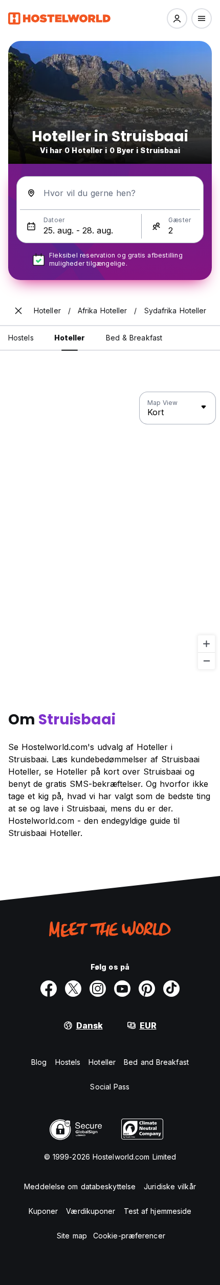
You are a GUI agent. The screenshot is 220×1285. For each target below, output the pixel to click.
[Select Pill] (177, 18)
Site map (72, 1235)
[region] (110, 531)
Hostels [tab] (21, 337)
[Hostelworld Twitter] (73, 988)
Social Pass (109, 1086)
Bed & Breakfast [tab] (134, 337)
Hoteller (102, 1062)
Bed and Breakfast (156, 1062)
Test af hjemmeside (158, 1211)
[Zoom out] (206, 660)
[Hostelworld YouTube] (122, 988)
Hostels (68, 1062)
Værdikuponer (90, 1211)
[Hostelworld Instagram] (98, 988)
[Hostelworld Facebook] (48, 988)
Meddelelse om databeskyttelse (80, 1186)
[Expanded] (18, 310)
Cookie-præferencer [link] (129, 1235)
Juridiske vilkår (170, 1186)
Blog (39, 1062)
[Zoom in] (206, 643)
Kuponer (43, 1211)
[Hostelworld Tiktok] (171, 988)
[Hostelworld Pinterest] (147, 988)
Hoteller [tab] (69, 337)
